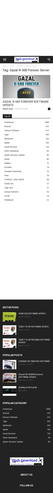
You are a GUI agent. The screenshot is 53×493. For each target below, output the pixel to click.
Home (5, 66)
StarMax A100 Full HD (27, 387)
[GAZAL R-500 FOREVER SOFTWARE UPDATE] (26, 86)
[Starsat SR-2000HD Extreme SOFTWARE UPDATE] (9, 377)
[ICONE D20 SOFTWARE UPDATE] (9, 317)
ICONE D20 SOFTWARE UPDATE (32, 313)
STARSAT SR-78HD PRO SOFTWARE (34, 361)
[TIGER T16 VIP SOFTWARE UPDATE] (9, 330)
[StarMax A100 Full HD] (9, 391)
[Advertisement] (26, 28)
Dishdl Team (8, 109)
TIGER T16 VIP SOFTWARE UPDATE (33, 327)
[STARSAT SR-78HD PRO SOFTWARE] (9, 364)
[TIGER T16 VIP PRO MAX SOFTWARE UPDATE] (9, 343)
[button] (4, 59)
